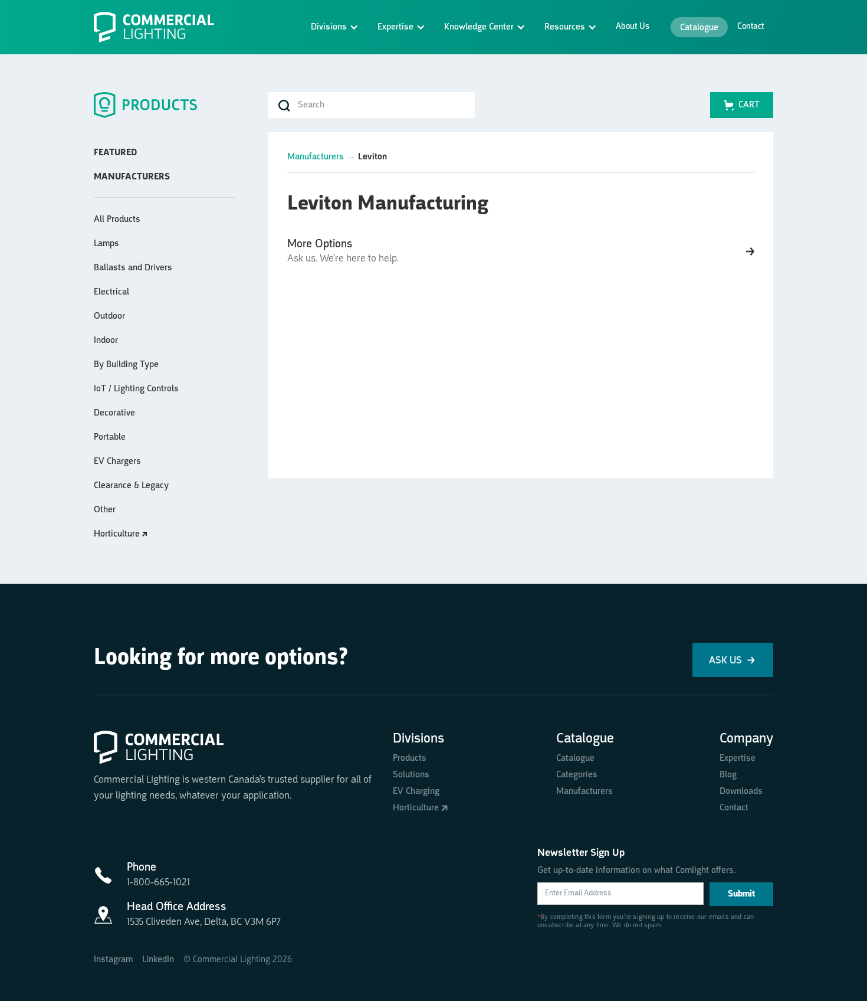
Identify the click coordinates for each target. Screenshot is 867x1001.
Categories (576, 775)
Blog (728, 775)
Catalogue (699, 27)
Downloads (741, 791)
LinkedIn (158, 959)
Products (409, 758)
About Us (632, 26)
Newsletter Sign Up (581, 853)
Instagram (113, 959)
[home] (159, 27)
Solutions (411, 775)
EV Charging (416, 791)
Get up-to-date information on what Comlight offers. (636, 870)
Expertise (738, 758)
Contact (750, 26)
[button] (334, 27)
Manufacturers (315, 157)
